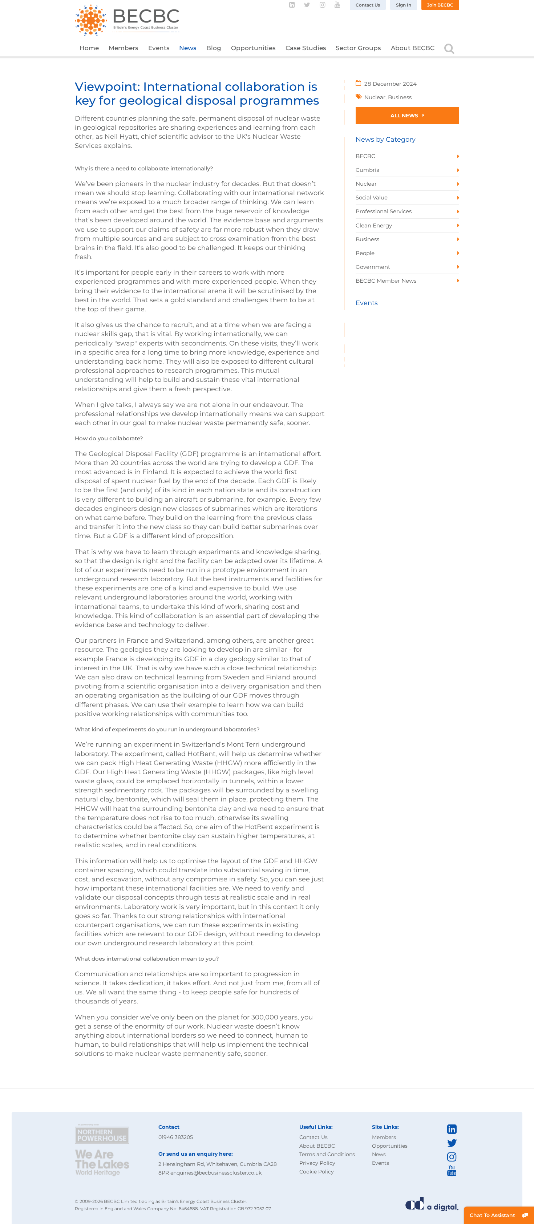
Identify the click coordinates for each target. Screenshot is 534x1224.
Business (400, 97)
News (188, 48)
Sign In (403, 5)
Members (123, 48)
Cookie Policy (316, 1171)
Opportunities (253, 48)
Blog (213, 48)
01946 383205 (175, 1137)
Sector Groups (358, 48)
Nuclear (374, 97)
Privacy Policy (317, 1163)
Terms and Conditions (327, 1154)
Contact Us (368, 5)
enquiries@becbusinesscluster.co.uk (216, 1173)
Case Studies (306, 48)
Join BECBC (440, 5)
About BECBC (412, 48)
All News (405, 115)
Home (89, 48)
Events (159, 48)
